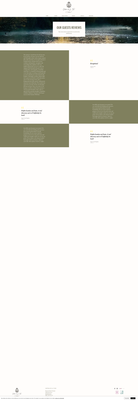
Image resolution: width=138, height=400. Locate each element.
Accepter (132, 398)
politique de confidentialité (59, 398)
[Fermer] (136, 398)
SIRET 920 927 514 (49, 395)
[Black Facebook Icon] (115, 388)
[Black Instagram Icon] (117, 388)
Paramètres (127, 398)
